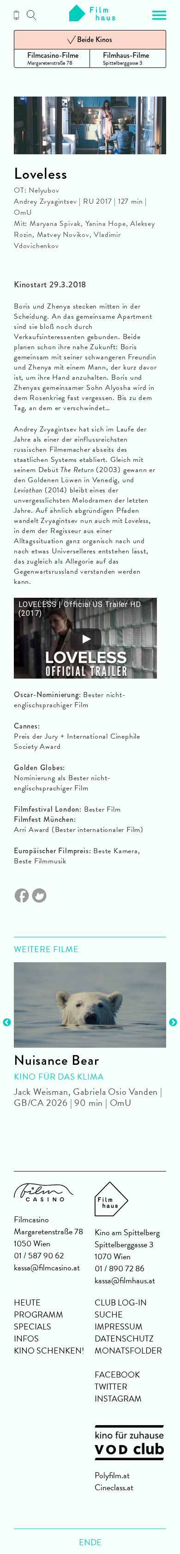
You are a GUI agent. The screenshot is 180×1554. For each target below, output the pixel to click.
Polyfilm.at (112, 1475)
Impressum (119, 1326)
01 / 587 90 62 (39, 1255)
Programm (38, 1314)
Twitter (111, 1386)
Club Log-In (121, 1302)
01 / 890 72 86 (119, 1268)
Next (173, 1022)
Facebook (117, 1374)
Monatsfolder (128, 1350)
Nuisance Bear (56, 1060)
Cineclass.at (114, 1487)
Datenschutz (124, 1338)
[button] (159, 15)
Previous (7, 1022)
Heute (27, 1302)
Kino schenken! (49, 1350)
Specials (32, 1326)
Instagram (118, 1398)
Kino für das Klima (58, 1076)
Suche (109, 1314)
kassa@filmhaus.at (125, 1280)
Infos (26, 1338)
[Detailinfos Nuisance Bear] (90, 1005)
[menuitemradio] (52, 58)
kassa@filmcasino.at (47, 1267)
